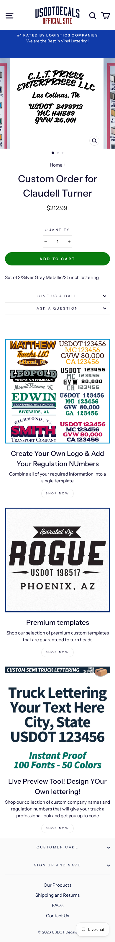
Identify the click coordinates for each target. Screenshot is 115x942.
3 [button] (63, 153)
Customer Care (58, 847)
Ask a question (57, 308)
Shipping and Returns (57, 895)
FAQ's (57, 905)
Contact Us (57, 915)
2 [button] (58, 153)
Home (56, 165)
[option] (57, 38)
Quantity (57, 230)
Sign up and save (57, 865)
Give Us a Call (57, 296)
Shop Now (57, 493)
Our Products (57, 885)
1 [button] (53, 153)
